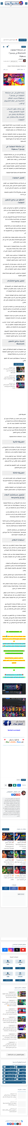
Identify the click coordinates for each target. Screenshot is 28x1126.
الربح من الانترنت (9, 1070)
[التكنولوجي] (14, 3)
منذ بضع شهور (11, 367)
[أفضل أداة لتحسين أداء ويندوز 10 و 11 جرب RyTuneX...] (20, 369)
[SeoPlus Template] (22, 1121)
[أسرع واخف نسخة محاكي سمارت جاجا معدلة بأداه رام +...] (22, 1096)
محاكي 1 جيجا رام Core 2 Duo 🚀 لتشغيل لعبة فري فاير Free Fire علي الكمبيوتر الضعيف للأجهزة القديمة (10, 1021)
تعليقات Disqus (5, 888)
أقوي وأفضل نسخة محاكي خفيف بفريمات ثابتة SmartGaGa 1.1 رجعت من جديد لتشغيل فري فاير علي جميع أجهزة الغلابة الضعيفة (9, 1037)
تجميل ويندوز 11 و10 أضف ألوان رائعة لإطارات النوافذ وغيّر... (9, 379)
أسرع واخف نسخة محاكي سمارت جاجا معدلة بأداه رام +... (10, 1097)
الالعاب (20, 1067)
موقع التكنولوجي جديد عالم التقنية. (16, 1054)
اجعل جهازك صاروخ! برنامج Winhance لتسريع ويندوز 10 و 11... (9, 386)
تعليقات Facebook (14, 888)
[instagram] (11, 950)
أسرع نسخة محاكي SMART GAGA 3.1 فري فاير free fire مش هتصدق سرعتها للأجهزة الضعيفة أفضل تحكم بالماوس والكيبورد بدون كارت (9, 996)
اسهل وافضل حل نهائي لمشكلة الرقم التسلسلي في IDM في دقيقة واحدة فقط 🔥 (9, 1004)
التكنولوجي (7, 1121)
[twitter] (17, 950)
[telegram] (15, 1124)
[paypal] (15, 795)
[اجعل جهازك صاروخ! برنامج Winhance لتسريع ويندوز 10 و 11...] (20, 385)
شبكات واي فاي (9, 1076)
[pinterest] (17, 795)
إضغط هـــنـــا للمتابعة (14, 730)
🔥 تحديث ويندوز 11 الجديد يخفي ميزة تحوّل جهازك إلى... (20, 862)
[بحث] (2, 3)
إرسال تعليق (21, 894)
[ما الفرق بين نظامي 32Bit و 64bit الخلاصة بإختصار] (22, 1111)
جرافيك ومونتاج (9, 1073)
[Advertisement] (14, 22)
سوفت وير (21, 1076)
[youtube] (19, 795)
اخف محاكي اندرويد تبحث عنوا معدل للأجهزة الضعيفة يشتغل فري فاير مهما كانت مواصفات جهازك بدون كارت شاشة (10, 1029)
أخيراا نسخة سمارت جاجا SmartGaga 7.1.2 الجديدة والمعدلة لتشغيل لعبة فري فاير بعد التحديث (10, 1012)
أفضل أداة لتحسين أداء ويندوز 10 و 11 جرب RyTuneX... (9, 370)
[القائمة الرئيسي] (26, 3)
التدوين (21, 1070)
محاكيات (21, 1079)
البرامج (8, 1067)
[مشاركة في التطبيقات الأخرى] (6, 785)
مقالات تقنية (9, 1079)
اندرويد (21, 1073)
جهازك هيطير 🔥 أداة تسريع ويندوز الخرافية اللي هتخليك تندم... (9, 40)
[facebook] (12, 795)
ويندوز (23, 46)
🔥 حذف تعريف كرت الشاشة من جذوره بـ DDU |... (9, 877)
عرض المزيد (5, 829)
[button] (19, 785)
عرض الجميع (7, 968)
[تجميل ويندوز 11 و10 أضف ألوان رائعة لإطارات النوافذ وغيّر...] (20, 378)
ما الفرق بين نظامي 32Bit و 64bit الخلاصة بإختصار (10, 1111)
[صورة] (22, 994)
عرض (20, 968)
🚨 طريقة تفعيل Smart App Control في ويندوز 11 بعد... (9, 862)
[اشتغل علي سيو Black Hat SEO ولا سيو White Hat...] (22, 1104)
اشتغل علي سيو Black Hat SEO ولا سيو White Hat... (10, 1104)
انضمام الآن (8, 980)
